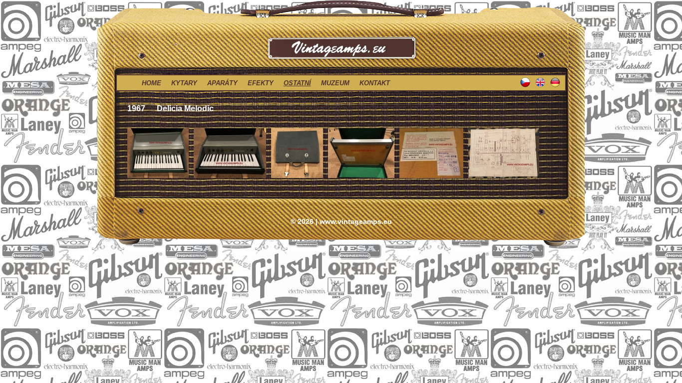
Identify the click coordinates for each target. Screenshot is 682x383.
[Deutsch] (557, 86)
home (151, 83)
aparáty (222, 83)
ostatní (297, 83)
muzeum (335, 83)
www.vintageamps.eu (356, 221)
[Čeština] (527, 86)
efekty (261, 83)
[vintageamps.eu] (341, 9)
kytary (184, 83)
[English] (542, 86)
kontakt (374, 83)
